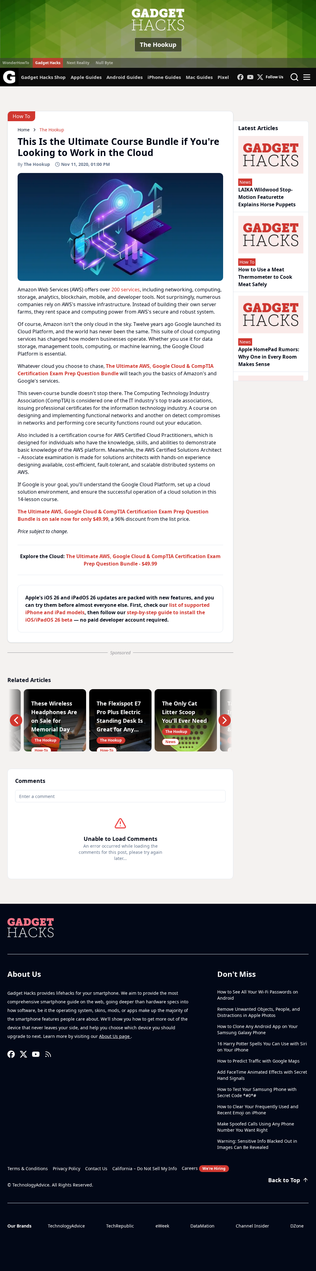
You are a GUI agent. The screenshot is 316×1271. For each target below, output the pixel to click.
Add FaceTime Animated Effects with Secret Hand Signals (262, 1075)
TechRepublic (120, 1226)
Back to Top (284, 1180)
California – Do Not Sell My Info (144, 1168)
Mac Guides (199, 77)
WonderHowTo (15, 62)
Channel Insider (252, 1226)
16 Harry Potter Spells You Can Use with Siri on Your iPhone (262, 1047)
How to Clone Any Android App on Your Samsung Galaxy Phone (257, 1029)
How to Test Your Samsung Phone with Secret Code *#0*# (257, 1092)
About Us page (115, 1036)
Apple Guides (86, 77)
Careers (204, 1168)
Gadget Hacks (47, 62)
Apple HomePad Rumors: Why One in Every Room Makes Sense (268, 357)
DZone (297, 1226)
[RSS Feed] (48, 1054)
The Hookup (158, 44)
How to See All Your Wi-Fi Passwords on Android (257, 995)
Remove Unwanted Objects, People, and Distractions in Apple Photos (258, 1012)
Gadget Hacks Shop (43, 77)
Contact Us (96, 1168)
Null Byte (104, 62)
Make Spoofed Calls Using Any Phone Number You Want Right (255, 1127)
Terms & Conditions (27, 1168)
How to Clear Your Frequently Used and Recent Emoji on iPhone (257, 1110)
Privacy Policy (66, 1168)
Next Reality (78, 62)
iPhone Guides (164, 77)
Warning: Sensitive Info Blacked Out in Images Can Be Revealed (257, 1144)
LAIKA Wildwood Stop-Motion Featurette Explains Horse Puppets (267, 197)
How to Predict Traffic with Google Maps (258, 1061)
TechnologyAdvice (66, 1226)
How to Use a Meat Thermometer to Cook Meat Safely (265, 277)
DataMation (202, 1226)
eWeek (162, 1226)
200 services (125, 289)
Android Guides (124, 77)
